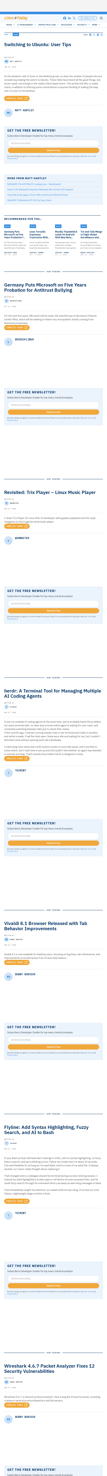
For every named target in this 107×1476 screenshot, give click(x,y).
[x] (74, 18)
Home (6, 34)
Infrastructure (47, 25)
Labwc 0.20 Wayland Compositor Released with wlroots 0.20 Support (40, 189)
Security (82, 25)
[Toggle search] (101, 18)
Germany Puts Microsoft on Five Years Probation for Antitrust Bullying (15, 234)
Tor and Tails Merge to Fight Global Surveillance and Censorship (91, 234)
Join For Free (53, 150)
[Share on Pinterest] (98, 35)
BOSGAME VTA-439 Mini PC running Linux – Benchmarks (34, 184)
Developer (66, 25)
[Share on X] (94, 35)
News (9, 25)
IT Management (25, 25)
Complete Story (14, 98)
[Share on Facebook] (90, 35)
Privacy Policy (12, 158)
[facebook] (64, 18)
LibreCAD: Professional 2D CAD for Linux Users (29, 200)
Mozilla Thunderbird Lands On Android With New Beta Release (66, 234)
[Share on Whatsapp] (102, 35)
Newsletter (89, 18)
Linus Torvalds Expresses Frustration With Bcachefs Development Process (39, 234)
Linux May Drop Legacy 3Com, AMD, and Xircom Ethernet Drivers (37, 195)
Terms (90, 156)
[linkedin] (69, 18)
